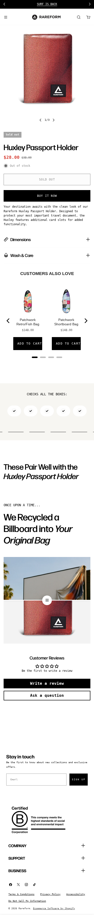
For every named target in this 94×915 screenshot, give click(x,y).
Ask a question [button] (47, 695)
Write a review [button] (47, 683)
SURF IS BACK (47, 4)
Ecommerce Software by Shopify (54, 908)
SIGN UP (78, 779)
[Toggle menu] (5, 17)
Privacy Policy (50, 894)
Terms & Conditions (21, 894)
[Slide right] (53, 120)
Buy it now (47, 196)
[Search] (78, 17)
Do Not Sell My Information (27, 901)
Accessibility (75, 894)
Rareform (24, 908)
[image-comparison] (47, 600)
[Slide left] (40, 120)
